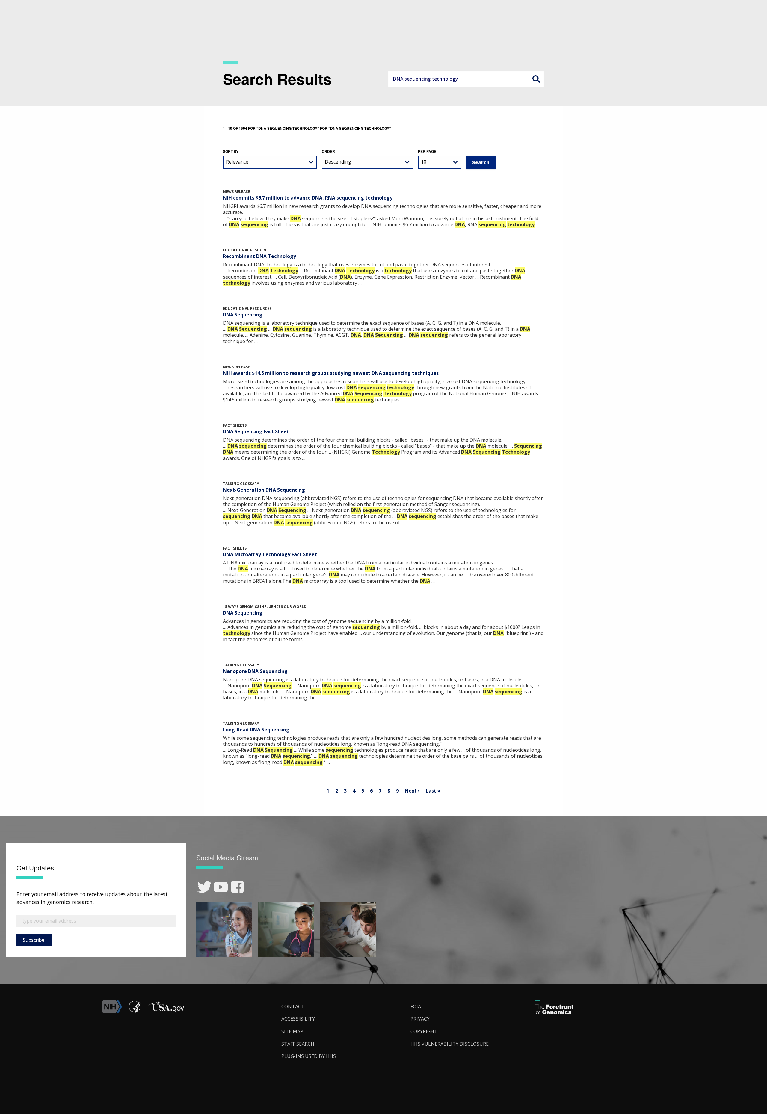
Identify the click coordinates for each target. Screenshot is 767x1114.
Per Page (427, 151)
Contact (292, 1006)
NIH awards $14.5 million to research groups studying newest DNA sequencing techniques (331, 373)
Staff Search (297, 1044)
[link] (204, 887)
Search (536, 79)
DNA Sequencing (242, 314)
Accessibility (298, 1018)
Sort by (230, 151)
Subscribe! (34, 940)
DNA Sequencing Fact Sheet (256, 431)
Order (328, 151)
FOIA (415, 1006)
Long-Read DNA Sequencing (256, 729)
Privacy (420, 1018)
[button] (165, 1011)
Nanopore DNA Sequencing (255, 671)
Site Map (292, 1031)
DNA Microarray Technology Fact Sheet (270, 554)
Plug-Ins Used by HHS (308, 1056)
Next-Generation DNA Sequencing (264, 490)
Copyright (423, 1031)
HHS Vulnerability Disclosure (449, 1044)
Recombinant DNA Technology (259, 256)
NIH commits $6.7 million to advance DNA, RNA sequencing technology (307, 197)
